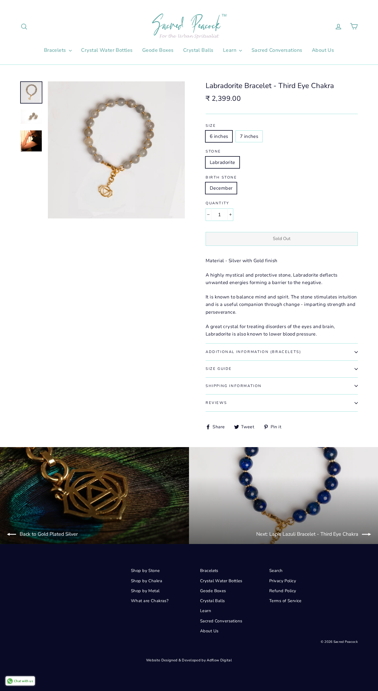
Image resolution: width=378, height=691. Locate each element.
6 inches (219, 136)
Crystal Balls (198, 50)
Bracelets (56, 50)
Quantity (217, 203)
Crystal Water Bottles (107, 50)
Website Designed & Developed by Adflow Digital (189, 660)
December (221, 188)
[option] (116, 149)
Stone (213, 151)
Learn (230, 50)
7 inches (249, 136)
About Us (323, 50)
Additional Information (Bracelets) (253, 351)
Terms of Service (285, 601)
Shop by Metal (145, 591)
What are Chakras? (150, 601)
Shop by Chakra (146, 581)
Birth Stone (221, 178)
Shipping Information (234, 385)
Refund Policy (282, 591)
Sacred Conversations (277, 50)
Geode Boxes (158, 50)
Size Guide (219, 368)
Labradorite (222, 162)
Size (211, 126)
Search (276, 570)
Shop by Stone (145, 570)
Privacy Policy (282, 581)
